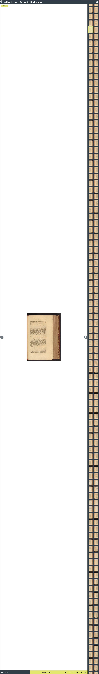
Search (5, 6)
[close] (97, 2)
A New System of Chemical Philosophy (23, 2)
